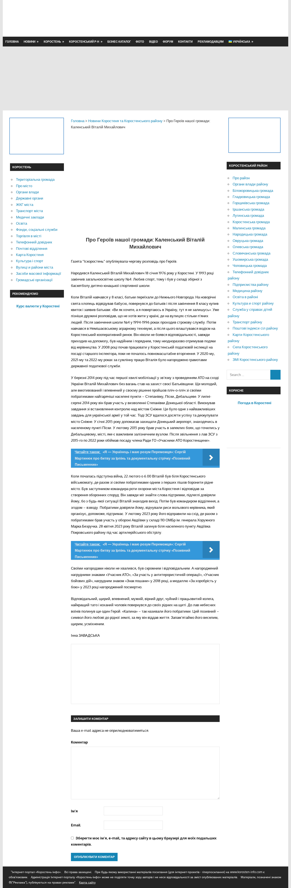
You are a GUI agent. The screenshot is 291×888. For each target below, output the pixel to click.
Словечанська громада (251, 253)
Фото (140, 41)
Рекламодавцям (211, 41)
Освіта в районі (245, 297)
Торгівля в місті (28, 236)
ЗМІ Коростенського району (255, 359)
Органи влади (27, 192)
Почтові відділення (31, 248)
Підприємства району (251, 284)
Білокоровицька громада (253, 190)
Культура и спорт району (253, 303)
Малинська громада (249, 228)
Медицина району (247, 290)
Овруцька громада (248, 240)
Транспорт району (247, 322)
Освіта (21, 223)
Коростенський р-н (84, 41)
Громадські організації (34, 280)
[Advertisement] (203, 18)
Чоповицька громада (250, 265)
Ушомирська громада (250, 259)
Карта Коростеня (30, 254)
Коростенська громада (251, 222)
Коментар (79, 742)
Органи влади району (250, 184)
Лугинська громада (248, 215)
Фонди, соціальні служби (37, 229)
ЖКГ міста (24, 204)
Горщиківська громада (251, 203)
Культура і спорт (29, 261)
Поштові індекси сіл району (255, 328)
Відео (153, 41)
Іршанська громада (248, 209)
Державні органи (29, 198)
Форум (168, 41)
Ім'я (74, 811)
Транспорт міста (29, 210)
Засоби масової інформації (38, 273)
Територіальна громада (35, 179)
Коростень (52, 41)
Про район (241, 178)
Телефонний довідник (34, 242)
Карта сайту (87, 882)
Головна (12, 41)
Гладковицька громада (251, 196)
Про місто (24, 186)
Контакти (185, 41)
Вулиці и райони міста (34, 267)
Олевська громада (248, 246)
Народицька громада (250, 234)
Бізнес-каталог (119, 41)
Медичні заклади (30, 217)
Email (76, 825)
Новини (29, 41)
